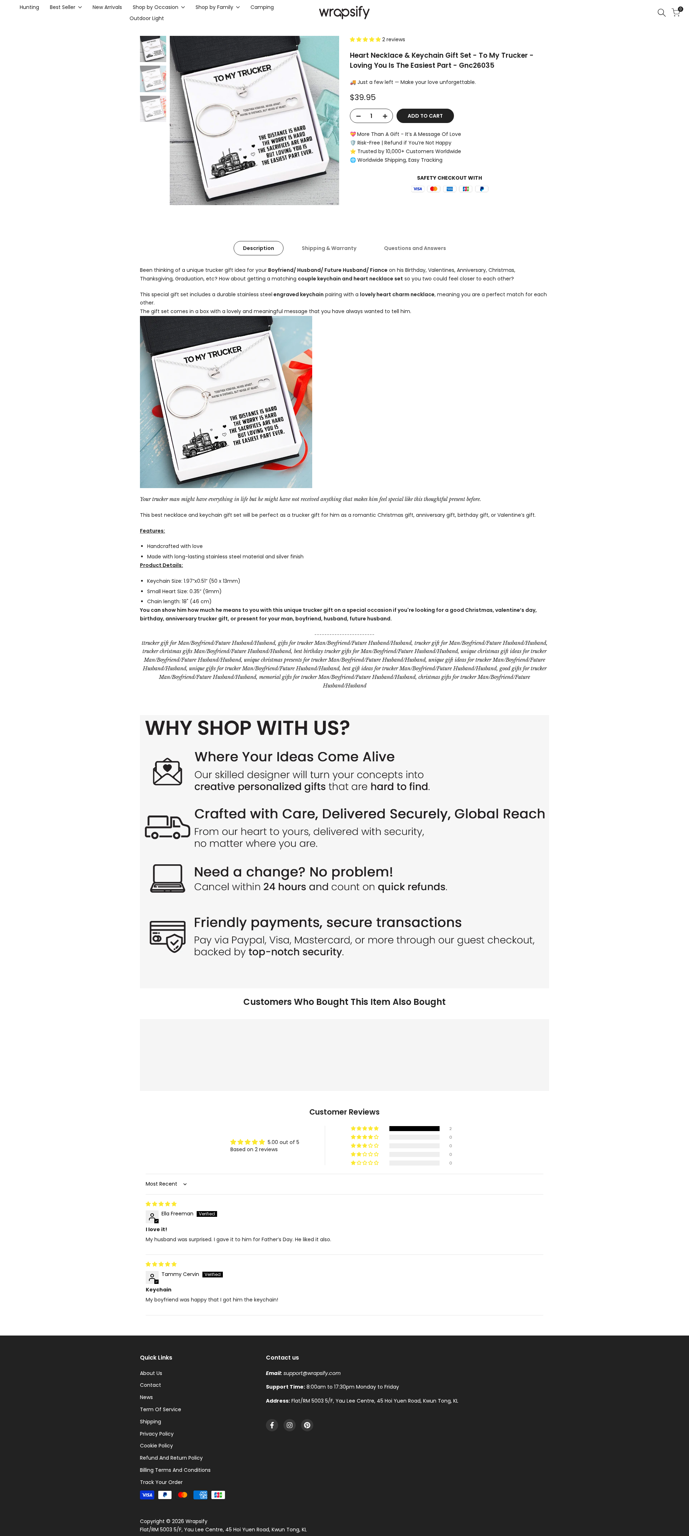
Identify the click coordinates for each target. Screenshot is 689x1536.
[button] (366, 39)
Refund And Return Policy (171, 1457)
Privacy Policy (157, 1433)
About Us (151, 1373)
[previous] (184, 120)
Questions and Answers (415, 248)
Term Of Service (160, 1409)
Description (258, 248)
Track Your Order (161, 1482)
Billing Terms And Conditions (175, 1470)
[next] (325, 120)
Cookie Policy (156, 1445)
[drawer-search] (662, 13)
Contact (150, 1385)
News (146, 1397)
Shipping (150, 1421)
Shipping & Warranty (329, 248)
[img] (161, 1203)
